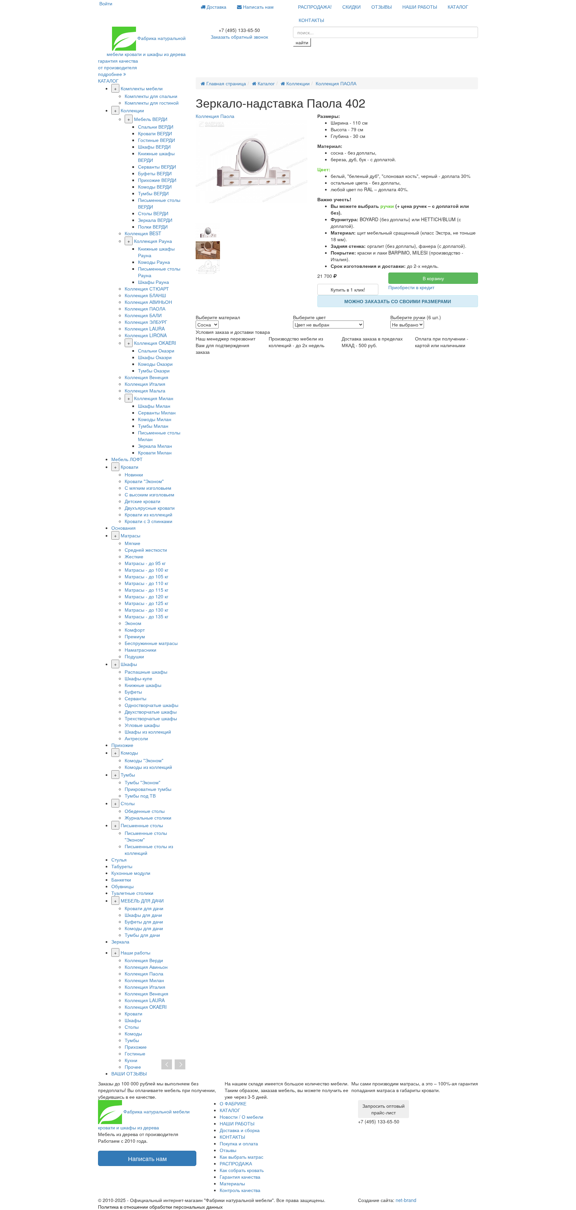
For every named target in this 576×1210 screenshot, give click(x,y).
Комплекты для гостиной (152, 102)
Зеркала (120, 941)
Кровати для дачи (144, 908)
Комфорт (135, 629)
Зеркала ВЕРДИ (155, 220)
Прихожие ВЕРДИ (157, 180)
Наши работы (135, 952)
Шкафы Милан (154, 405)
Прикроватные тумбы (148, 789)
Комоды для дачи (144, 928)
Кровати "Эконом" (144, 481)
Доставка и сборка (240, 1130)
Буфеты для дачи (144, 921)
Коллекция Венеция (146, 377)
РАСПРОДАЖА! (315, 6)
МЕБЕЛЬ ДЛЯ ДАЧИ (142, 900)
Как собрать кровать (242, 1170)
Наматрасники (140, 649)
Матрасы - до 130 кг (146, 609)
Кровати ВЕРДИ (155, 133)
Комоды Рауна (154, 262)
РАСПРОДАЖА (236, 1163)
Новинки (134, 474)
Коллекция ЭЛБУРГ (146, 321)
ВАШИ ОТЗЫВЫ (129, 1073)
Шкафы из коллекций (148, 731)
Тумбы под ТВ (140, 795)
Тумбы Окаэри (154, 370)
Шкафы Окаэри (155, 357)
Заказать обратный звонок (239, 36)
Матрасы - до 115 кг (146, 589)
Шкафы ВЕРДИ (154, 146)
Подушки (134, 656)
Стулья (119, 859)
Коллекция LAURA (145, 328)
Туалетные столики (132, 893)
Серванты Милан (157, 412)
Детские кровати (142, 501)
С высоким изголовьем (149, 494)
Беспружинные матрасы (151, 643)
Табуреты (121, 866)
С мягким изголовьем (148, 487)
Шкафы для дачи (143, 914)
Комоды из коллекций (148, 767)
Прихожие (122, 745)
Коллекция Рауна (153, 241)
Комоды (129, 752)
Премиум (135, 636)
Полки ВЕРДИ (153, 226)
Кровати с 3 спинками (148, 521)
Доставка (215, 6)
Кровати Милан (155, 452)
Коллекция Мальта (145, 390)
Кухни (131, 1060)
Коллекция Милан (153, 398)
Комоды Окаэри (155, 363)
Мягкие (132, 543)
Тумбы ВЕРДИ (153, 193)
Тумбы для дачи (142, 934)
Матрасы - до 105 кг (146, 576)
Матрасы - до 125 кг (146, 603)
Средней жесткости (146, 549)
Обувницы (122, 886)
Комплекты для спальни (151, 96)
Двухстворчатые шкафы (151, 711)
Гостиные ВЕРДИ (156, 140)
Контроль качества (240, 1190)
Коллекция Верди (144, 960)
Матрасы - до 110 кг (146, 583)
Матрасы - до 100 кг (146, 569)
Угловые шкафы (142, 725)
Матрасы (130, 535)
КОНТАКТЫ (311, 20)
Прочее (133, 1066)
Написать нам (258, 6)
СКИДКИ (351, 6)
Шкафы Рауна (153, 282)
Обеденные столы (145, 811)
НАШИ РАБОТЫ (419, 6)
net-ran (406, 1200)
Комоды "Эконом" (144, 760)
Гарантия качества (240, 1176)
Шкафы (129, 664)
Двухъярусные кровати (150, 507)
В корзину (433, 278)
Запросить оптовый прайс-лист (383, 1109)
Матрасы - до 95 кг (145, 563)
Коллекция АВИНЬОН (148, 302)
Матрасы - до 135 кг (146, 616)
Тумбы (128, 774)
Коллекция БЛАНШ (145, 295)
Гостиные (135, 1053)
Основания (123, 527)
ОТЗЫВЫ (381, 6)
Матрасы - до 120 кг (146, 596)
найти (302, 42)
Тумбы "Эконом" (142, 782)
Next (180, 1064)
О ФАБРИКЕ (233, 1103)
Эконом (133, 623)
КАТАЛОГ (458, 6)
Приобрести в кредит (411, 287)
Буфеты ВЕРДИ (155, 173)
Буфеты (133, 691)
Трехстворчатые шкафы (151, 718)
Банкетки (121, 879)
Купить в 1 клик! (348, 289)
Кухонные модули (130, 873)
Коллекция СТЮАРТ (147, 288)
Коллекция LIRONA (146, 335)
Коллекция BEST (143, 233)
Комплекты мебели (142, 88)
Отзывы (228, 1150)
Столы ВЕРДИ (153, 213)
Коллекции (132, 110)
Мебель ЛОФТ (127, 459)
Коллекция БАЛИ (143, 315)
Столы (128, 803)
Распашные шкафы (146, 671)
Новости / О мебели (241, 1116)
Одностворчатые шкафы (151, 705)
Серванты (135, 698)
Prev (166, 1064)
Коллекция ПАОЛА (145, 308)
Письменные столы (142, 825)
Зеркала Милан (155, 445)
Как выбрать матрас (241, 1156)
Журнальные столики (148, 817)
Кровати (129, 466)
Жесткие (134, 556)
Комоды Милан (154, 419)
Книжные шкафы (143, 685)
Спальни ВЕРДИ (155, 126)
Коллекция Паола (144, 973)
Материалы (232, 1183)
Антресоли (136, 738)
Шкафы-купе (138, 678)
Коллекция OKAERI (155, 342)
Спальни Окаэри (156, 350)
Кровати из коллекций (148, 514)
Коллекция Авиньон (146, 966)
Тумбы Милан (153, 425)
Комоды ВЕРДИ (155, 186)
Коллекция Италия (145, 383)
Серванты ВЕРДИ (157, 166)
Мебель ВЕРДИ (150, 119)
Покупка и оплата (239, 1143)
